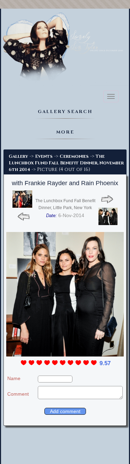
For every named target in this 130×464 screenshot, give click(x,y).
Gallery (18, 156)
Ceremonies (74, 156)
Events (44, 156)
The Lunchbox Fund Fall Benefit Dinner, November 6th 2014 (66, 163)
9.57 (105, 363)
